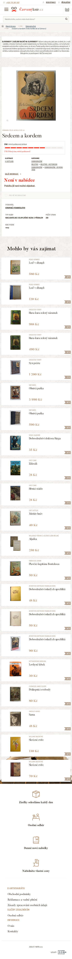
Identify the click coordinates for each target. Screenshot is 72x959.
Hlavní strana (11, 26)
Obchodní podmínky (19, 894)
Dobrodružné (31, 26)
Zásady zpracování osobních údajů (27, 905)
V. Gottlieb (9, 161)
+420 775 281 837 (12, 2)
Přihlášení (65, 2)
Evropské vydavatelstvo (15, 208)
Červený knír (27, 9)
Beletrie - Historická (49, 164)
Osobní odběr (15, 915)
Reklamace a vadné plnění (22, 899)
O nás (11, 926)
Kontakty (13, 931)
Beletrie (34, 164)
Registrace (51, 2)
